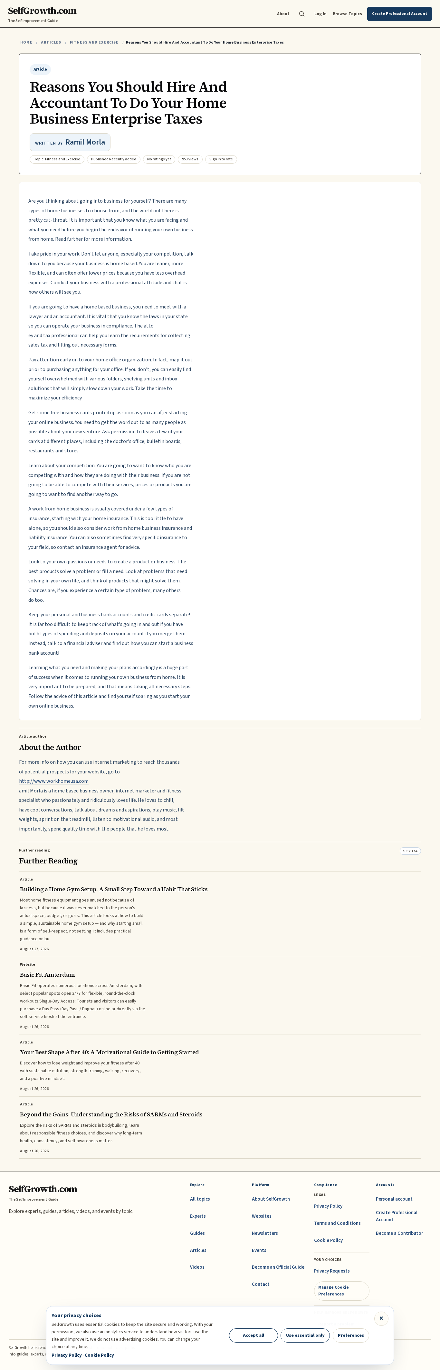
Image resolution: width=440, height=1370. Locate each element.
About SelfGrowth (271, 1199)
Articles (51, 42)
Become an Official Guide (278, 1267)
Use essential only (305, 1335)
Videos (197, 1267)
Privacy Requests (332, 1271)
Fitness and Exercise (94, 42)
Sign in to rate (221, 159)
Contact (261, 1284)
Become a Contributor (399, 1233)
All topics (200, 1199)
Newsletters (265, 1233)
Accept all (253, 1335)
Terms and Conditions (337, 1223)
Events (259, 1250)
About (283, 14)
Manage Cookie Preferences (333, 1290)
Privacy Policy (328, 1206)
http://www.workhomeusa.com (54, 781)
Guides (197, 1233)
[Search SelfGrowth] (302, 14)
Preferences (351, 1335)
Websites (262, 1216)
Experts (198, 1216)
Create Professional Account (396, 1216)
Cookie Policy (328, 1240)
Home (26, 42)
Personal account (394, 1199)
